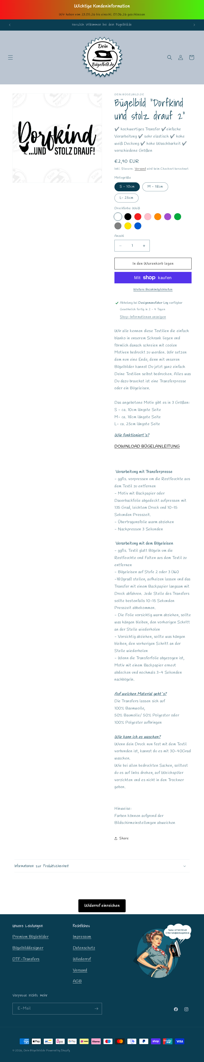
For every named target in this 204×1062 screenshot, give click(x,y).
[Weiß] (117, 216)
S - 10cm (127, 186)
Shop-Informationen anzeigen (143, 317)
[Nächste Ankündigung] (194, 24)
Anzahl (119, 236)
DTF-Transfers (26, 959)
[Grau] (117, 225)
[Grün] (177, 216)
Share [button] (124, 838)
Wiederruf (82, 959)
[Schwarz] (127, 216)
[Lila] (167, 216)
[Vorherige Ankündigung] (9, 24)
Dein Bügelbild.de (34, 1050)
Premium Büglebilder (30, 936)
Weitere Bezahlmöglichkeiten (153, 290)
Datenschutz (84, 948)
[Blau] (137, 225)
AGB (77, 981)
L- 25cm (126, 198)
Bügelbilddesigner (27, 948)
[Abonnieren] (96, 1008)
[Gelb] (127, 225)
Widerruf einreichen (102, 905)
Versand (140, 169)
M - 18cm (155, 186)
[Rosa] (147, 216)
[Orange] (157, 216)
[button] (10, 57)
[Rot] (137, 216)
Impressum (82, 936)
